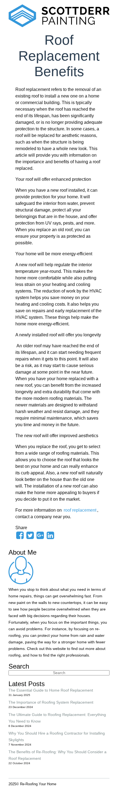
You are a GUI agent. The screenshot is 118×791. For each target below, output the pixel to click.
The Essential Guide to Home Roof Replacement (51, 690)
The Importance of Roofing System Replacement (51, 702)
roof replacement (80, 510)
